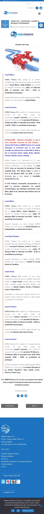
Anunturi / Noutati (18, 27)
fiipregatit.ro (7, 492)
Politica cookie (28, 511)
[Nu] (41, 506)
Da (13, 511)
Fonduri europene (6, 464)
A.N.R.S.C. (4, 459)
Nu (18, 511)
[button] (41, 25)
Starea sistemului (30, 27)
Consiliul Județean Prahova (10, 454)
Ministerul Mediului (7, 456)
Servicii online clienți (10, 476)
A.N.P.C (3, 467)
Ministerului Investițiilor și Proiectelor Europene (16, 461)
